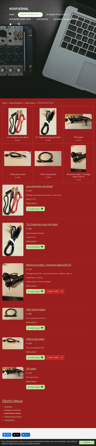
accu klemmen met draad (17, 137)
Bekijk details (31, 203)
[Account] (10, 24)
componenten (9, 420)
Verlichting (8, 407)
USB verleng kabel (48, 174)
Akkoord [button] (87, 442)
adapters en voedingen (12, 410)
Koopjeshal (19, 9)
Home (4, 103)
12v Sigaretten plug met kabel (48, 137)
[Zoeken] (18, 24)
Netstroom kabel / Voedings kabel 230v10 (78, 175)
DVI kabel (78, 137)
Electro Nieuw (30, 103)
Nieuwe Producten (16, 103)
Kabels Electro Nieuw (46, 103)
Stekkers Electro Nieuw (12, 417)
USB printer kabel (17, 174)
